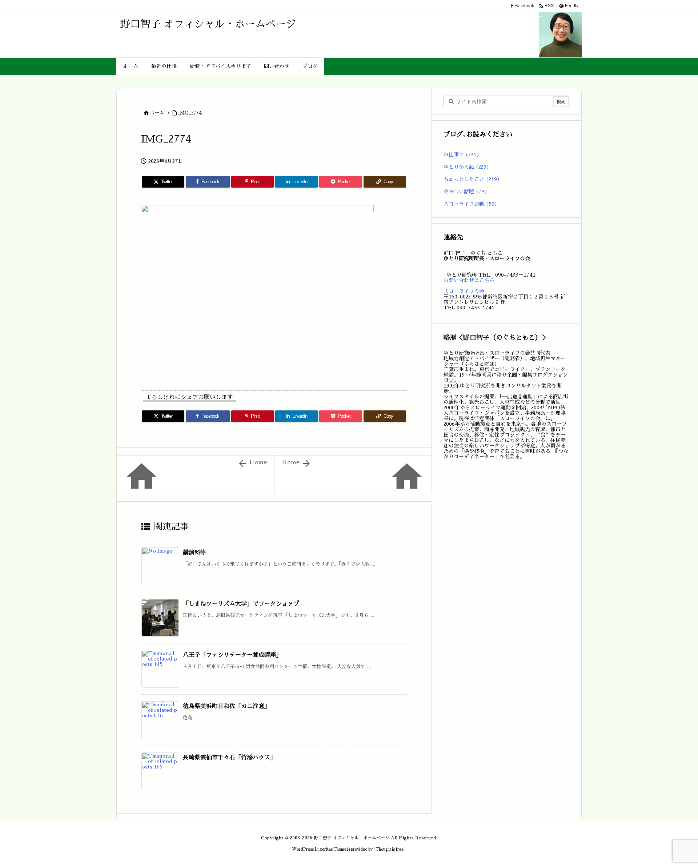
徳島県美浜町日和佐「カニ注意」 (226, 706)
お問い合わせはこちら (469, 280)
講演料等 (194, 552)
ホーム (157, 113)
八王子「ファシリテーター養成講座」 (232, 655)
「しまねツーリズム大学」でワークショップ (241, 604)
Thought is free (390, 849)
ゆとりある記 (466, 166)
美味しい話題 (466, 191)
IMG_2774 (190, 113)
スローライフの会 (464, 291)
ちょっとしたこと (472, 179)
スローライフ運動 (470, 203)
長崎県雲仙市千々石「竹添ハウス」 (229, 757)
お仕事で (462, 154)
